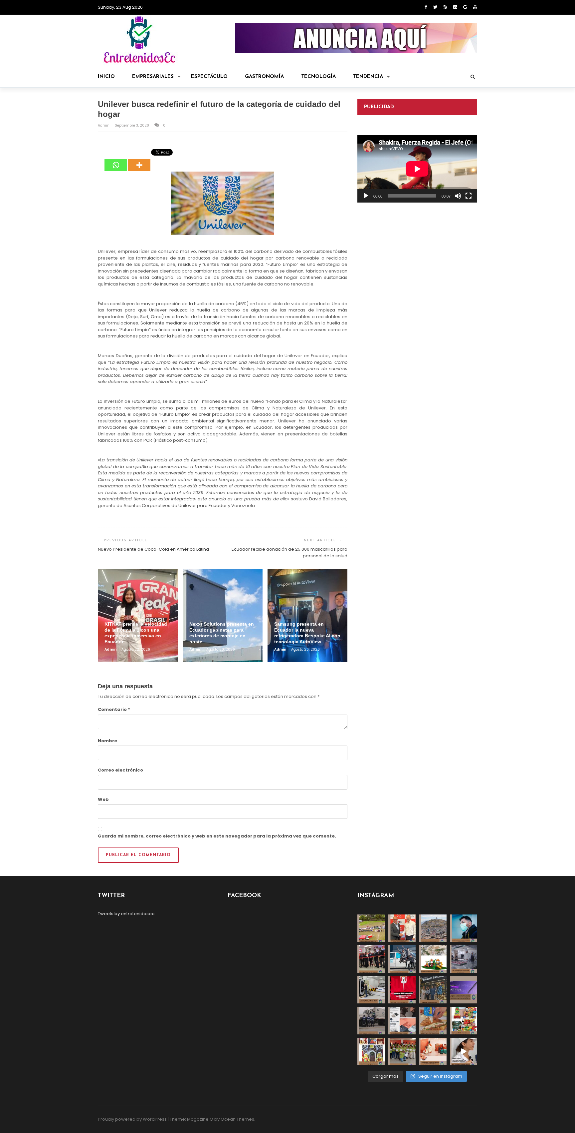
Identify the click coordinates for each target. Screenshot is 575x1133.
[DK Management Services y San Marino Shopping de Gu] (433, 959)
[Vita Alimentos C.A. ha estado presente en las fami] (464, 959)
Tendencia (368, 76)
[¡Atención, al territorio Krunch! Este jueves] (402, 990)
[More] (139, 160)
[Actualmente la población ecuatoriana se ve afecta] (464, 928)
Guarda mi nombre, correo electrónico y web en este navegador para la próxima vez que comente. (217, 836)
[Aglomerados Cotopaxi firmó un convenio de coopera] (402, 928)
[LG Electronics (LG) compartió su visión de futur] (371, 990)
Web (103, 799)
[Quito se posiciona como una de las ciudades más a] (433, 928)
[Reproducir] (366, 196)
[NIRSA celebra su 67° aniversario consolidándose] (464, 1051)
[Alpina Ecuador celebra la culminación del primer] (402, 1051)
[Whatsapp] (115, 160)
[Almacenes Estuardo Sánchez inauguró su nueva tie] (433, 990)
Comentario (114, 709)
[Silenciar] (458, 196)
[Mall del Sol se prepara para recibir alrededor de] (371, 1051)
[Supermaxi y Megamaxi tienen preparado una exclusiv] (464, 1020)
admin (104, 125)
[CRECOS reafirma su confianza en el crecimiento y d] (371, 959)
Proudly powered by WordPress (132, 1119)
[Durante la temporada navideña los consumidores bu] (433, 1051)
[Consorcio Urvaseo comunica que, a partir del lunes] (371, 1020)
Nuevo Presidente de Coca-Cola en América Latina (153, 549)
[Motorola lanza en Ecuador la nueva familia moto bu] (402, 1020)
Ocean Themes (237, 1119)
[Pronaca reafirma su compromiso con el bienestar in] (371, 928)
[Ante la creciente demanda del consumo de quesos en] (433, 1020)
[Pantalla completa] (468, 196)
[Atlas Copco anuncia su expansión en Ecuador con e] (402, 959)
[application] (417, 169)
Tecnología (318, 76)
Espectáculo (209, 76)
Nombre (107, 741)
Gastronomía (264, 76)
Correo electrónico (120, 770)
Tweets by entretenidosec (126, 913)
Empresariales (153, 76)
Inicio (106, 76)
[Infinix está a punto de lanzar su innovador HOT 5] (464, 990)
